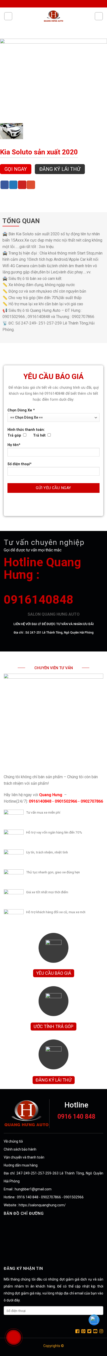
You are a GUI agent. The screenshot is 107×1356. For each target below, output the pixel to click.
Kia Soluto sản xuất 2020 (39, 152)
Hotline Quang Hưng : (42, 568)
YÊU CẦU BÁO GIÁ (53, 973)
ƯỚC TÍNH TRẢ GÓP (53, 1026)
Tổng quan (21, 221)
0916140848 (38, 599)
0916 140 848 (76, 1116)
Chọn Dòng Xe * (21, 410)
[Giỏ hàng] (99, 16)
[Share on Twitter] (13, 185)
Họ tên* (13, 445)
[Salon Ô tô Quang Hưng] (53, 16)
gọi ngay (15, 169)
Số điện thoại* (19, 464)
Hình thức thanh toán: (26, 433)
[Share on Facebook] (4, 185)
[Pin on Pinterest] (22, 185)
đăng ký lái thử (59, 169)
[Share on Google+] (31, 185)
